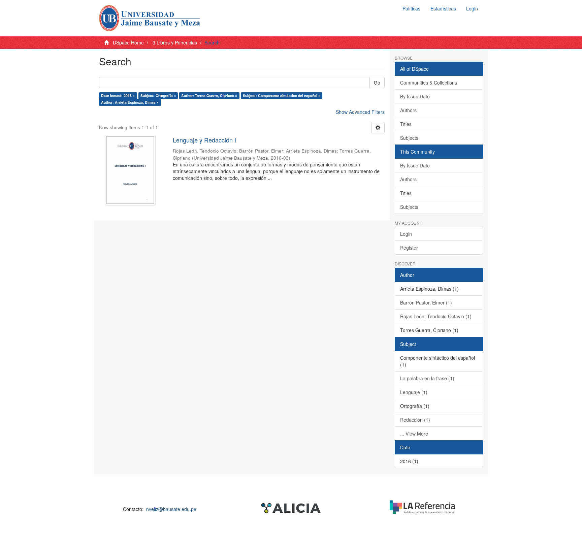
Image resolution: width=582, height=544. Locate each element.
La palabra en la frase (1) (427, 378)
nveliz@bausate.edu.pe (171, 509)
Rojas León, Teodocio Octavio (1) (436, 316)
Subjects (409, 137)
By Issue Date (415, 96)
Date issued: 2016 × (118, 95)
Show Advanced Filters (360, 111)
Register (409, 247)
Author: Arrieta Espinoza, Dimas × (130, 102)
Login (406, 233)
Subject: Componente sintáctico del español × (281, 95)
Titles (406, 124)
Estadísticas (443, 8)
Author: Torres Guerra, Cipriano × (209, 95)
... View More (414, 433)
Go (377, 82)
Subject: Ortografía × (158, 95)
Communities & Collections (428, 82)
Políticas (411, 8)
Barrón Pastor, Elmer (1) (426, 302)
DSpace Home (128, 42)
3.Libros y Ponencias (175, 42)
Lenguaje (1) (413, 392)
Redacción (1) (415, 419)
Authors (408, 110)
